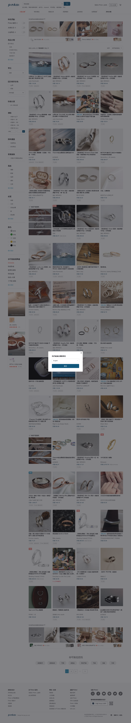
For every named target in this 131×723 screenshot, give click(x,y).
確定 (65, 366)
